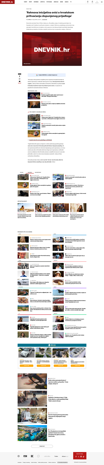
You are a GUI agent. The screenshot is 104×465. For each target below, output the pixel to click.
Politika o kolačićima (52, 462)
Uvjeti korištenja (34, 462)
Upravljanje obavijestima (63, 462)
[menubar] (102, 2)
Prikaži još (42, 446)
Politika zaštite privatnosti (42, 462)
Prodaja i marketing (26, 462)
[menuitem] (102, 2)
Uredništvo (20, 462)
